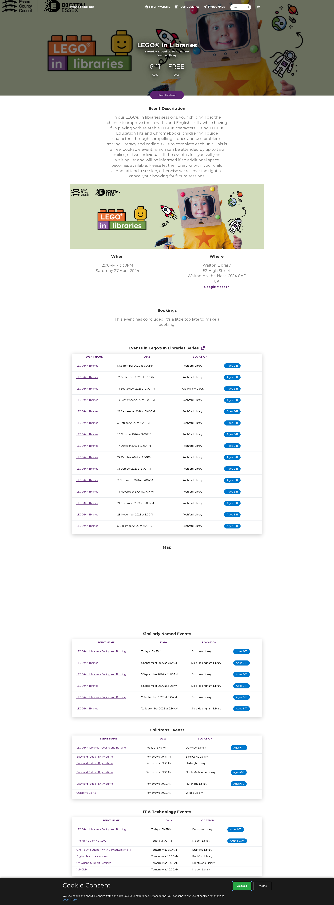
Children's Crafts (86, 792)
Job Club (81, 869)
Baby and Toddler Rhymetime (94, 756)
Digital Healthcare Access (92, 856)
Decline (262, 885)
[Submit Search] (248, 7)
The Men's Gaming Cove (91, 840)
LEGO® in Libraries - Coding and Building (101, 651)
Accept (242, 885)
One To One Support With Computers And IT (103, 849)
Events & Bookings (82, 7)
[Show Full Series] (203, 348)
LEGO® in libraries (87, 365)
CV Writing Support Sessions (93, 863)
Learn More (70, 899)
